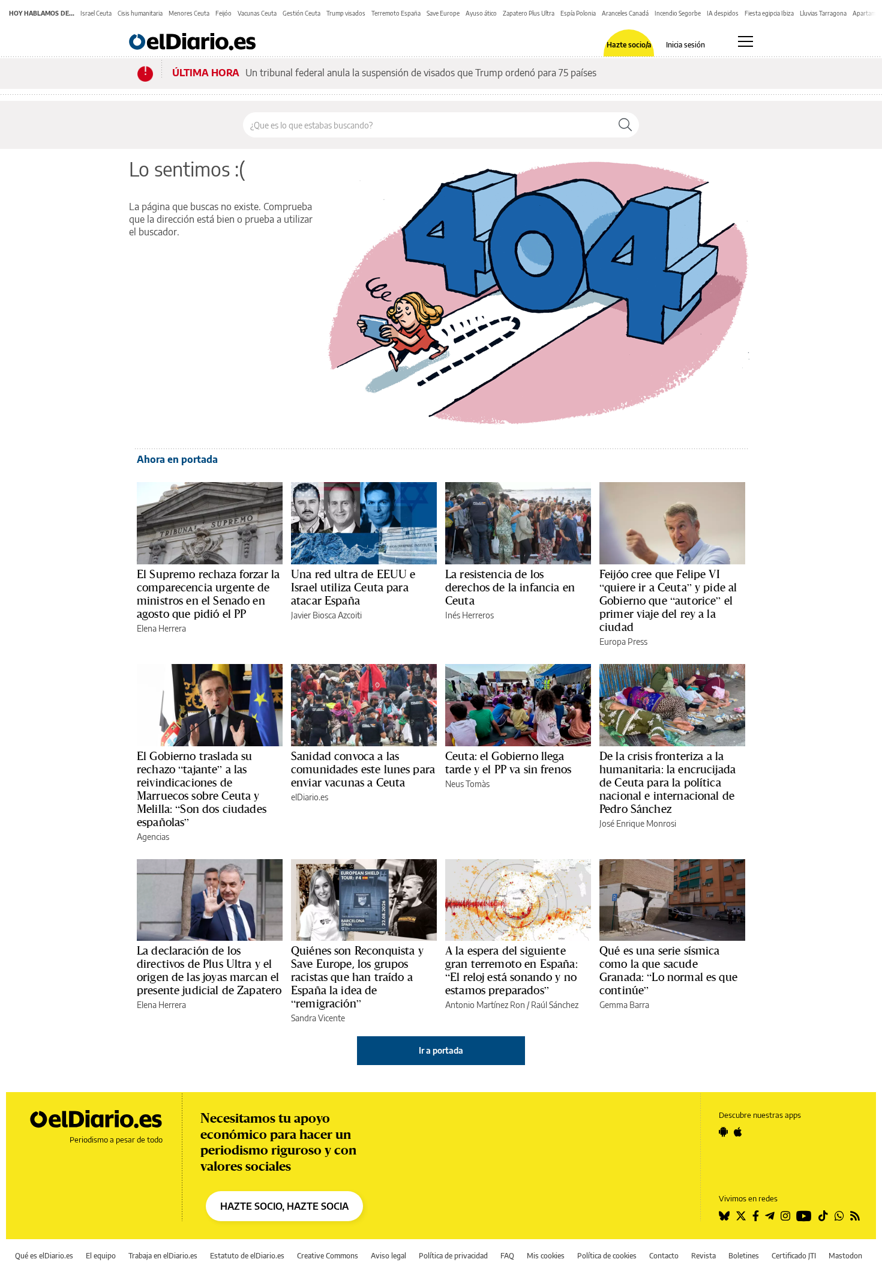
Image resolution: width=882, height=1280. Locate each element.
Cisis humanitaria (140, 13)
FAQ (507, 1255)
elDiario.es (309, 797)
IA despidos (723, 13)
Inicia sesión (685, 45)
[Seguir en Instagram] (785, 1215)
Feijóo (223, 13)
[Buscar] (625, 124)
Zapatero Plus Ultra (528, 13)
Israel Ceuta (96, 13)
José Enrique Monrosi (637, 823)
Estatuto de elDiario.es (247, 1255)
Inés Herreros (469, 615)
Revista (703, 1255)
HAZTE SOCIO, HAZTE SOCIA (284, 1206)
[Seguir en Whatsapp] (839, 1215)
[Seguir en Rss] (855, 1215)
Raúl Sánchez (554, 1005)
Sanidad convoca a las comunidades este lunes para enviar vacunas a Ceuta (363, 769)
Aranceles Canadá (625, 13)
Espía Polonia (578, 13)
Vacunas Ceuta (257, 13)
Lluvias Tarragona (823, 13)
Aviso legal (388, 1255)
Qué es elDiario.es (44, 1255)
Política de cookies (607, 1255)
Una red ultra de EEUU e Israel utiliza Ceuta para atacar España (353, 587)
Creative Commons (327, 1255)
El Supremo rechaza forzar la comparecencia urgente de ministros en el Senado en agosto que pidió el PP (208, 594)
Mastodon (845, 1255)
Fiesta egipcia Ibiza (769, 13)
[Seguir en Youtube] (804, 1215)
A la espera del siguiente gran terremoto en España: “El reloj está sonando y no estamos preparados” (511, 970)
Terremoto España (396, 13)
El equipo (101, 1255)
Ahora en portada (177, 459)
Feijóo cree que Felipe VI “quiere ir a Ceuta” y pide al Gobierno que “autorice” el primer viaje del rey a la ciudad (668, 600)
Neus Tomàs (467, 784)
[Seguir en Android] (723, 1131)
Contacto (664, 1255)
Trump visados (345, 13)
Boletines (743, 1255)
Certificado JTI (794, 1255)
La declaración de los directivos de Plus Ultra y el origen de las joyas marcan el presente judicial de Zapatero (209, 970)
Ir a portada (441, 1050)
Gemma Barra (624, 1005)
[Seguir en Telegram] (770, 1215)
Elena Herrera (161, 628)
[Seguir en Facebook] (755, 1215)
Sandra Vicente (318, 1018)
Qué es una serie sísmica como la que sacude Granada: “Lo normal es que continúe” (668, 970)
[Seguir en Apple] (738, 1131)
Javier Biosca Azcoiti (326, 615)
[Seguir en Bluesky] (724, 1215)
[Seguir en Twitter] (741, 1215)
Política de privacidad (453, 1255)
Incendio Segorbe (678, 13)
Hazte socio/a (629, 45)
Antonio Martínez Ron (485, 1005)
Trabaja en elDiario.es (162, 1255)
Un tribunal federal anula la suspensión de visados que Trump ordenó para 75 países (420, 73)
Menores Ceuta (189, 13)
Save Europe (443, 13)
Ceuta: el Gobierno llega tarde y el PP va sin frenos (508, 762)
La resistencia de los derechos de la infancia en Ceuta (510, 587)
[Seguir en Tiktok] (823, 1215)
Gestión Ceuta (301, 13)
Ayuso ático (481, 13)
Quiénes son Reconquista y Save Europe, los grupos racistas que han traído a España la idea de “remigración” (357, 976)
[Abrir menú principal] (745, 41)
